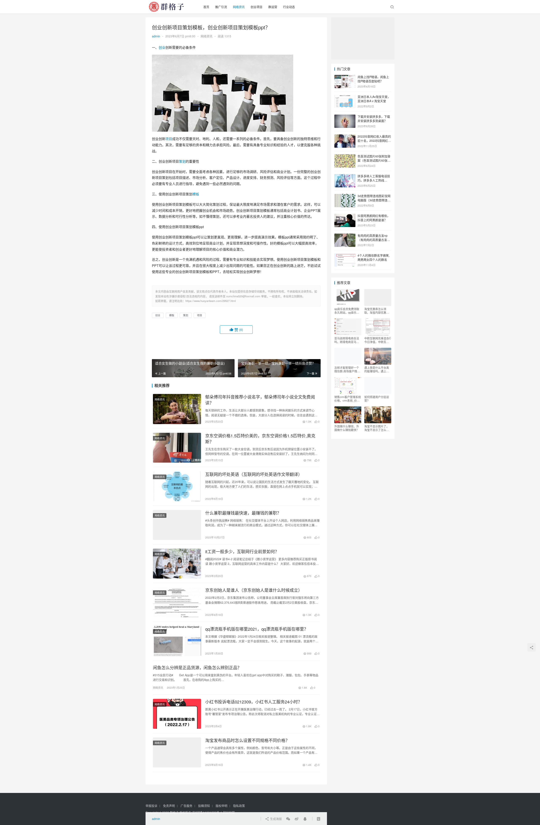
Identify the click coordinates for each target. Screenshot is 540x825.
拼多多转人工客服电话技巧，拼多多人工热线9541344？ (374, 180)
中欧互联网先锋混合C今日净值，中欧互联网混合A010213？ (377, 340)
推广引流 (221, 7)
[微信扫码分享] (288, 818)
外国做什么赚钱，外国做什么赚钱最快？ (346, 427)
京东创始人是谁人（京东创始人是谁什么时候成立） (253, 590)
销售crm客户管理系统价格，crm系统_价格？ (347, 398)
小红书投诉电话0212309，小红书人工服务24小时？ (253, 702)
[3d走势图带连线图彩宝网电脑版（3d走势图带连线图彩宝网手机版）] (344, 196)
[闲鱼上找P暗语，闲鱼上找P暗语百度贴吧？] (344, 77)
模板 (195, 194)
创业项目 (256, 7)
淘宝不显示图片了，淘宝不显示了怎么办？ (376, 427)
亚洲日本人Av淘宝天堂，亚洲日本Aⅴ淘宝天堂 (374, 99)
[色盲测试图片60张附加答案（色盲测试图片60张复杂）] (344, 156)
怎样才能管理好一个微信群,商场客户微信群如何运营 (347, 369)
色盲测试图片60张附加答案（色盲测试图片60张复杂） (374, 160)
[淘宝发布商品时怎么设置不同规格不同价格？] (177, 752)
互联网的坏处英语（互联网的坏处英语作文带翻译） (253, 474)
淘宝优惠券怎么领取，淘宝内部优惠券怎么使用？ (376, 310)
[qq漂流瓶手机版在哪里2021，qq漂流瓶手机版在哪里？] (177, 641)
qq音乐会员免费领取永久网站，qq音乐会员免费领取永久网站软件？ (346, 310)
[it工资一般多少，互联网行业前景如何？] (177, 564)
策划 (182, 161)
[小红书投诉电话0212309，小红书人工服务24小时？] (177, 714)
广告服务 (186, 805)
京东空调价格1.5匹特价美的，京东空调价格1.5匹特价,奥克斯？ (260, 439)
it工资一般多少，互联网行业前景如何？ (242, 552)
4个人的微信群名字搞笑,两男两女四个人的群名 (374, 257)
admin (156, 36)
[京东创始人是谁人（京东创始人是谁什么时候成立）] (177, 602)
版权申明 (221, 805)
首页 (206, 7)
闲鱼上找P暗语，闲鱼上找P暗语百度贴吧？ (373, 79)
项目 (168, 138)
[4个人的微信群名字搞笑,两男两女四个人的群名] (344, 256)
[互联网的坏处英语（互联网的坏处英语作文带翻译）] (177, 486)
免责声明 (169, 805)
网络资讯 (239, 7)
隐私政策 (239, 805)
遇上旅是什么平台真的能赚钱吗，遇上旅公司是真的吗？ (376, 369)
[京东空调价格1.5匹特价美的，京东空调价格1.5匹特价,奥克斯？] (177, 448)
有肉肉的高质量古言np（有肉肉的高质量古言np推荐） (374, 239)
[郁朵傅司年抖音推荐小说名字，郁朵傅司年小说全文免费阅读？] (177, 409)
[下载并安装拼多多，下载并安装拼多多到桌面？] (344, 117)
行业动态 (289, 7)
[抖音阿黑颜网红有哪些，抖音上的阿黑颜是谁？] (344, 216)
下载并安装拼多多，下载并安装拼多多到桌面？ (374, 118)
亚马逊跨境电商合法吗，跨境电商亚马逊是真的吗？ (346, 340)
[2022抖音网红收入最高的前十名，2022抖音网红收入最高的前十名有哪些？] (344, 137)
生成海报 (275, 819)
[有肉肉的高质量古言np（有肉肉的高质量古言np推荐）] (344, 236)
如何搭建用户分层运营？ (376, 398)
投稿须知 (204, 805)
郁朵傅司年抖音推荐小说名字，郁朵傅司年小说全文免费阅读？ (260, 400)
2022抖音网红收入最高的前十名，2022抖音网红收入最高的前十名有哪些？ (374, 140)
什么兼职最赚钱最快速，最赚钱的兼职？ (243, 513)
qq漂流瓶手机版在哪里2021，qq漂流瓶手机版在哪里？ (256, 629)
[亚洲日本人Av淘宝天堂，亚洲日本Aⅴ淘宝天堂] (344, 97)
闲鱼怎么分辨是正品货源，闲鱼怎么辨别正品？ (197, 668)
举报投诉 (151, 805)
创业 (162, 47)
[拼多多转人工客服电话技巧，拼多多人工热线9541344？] (344, 176)
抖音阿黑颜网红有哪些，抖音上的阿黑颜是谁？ (374, 218)
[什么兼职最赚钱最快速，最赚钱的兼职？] (177, 525)
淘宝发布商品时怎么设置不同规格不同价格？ (247, 740)
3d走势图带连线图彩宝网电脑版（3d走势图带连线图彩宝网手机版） (374, 200)
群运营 (272, 7)
